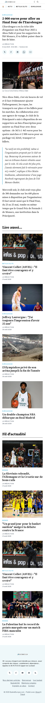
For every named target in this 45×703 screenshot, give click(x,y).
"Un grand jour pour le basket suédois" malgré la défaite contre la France (21, 527)
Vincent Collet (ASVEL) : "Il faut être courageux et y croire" (19, 270)
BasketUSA (15, 683)
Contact (31, 686)
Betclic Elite (21, 6)
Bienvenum (26, 680)
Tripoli (22, 694)
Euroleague (36, 6)
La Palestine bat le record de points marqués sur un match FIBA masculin (21, 628)
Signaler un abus (19, 686)
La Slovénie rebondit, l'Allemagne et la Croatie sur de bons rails (22, 477)
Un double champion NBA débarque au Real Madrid (18, 416)
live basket (37, 680)
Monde (5, 470)
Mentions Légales (29, 683)
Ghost (37, 692)
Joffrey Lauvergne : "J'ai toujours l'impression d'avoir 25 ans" (21, 321)
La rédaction (8, 44)
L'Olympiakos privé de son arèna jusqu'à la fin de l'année (21, 369)
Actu (10, 6)
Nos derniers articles (11, 680)
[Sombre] (35, 2)
